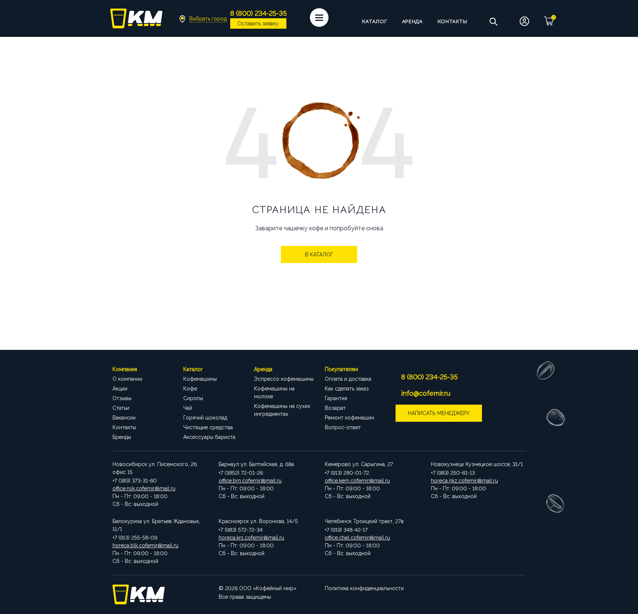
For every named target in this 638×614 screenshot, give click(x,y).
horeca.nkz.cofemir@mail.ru (464, 481)
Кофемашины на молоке (274, 392)
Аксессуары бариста (209, 437)
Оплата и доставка (348, 379)
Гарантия (336, 398)
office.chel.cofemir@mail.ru (357, 538)
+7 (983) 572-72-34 (241, 530)
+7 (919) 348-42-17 (346, 530)
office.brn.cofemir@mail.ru (250, 481)
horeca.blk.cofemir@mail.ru (145, 545)
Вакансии (124, 418)
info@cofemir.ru (425, 393)
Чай (187, 408)
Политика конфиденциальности (364, 588)
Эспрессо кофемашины (284, 379)
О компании (127, 379)
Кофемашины (200, 379)
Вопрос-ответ (343, 427)
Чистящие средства (208, 427)
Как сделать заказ (347, 389)
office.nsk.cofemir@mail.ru (143, 488)
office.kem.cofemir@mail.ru (357, 481)
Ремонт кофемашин (349, 418)
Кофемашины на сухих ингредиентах (282, 410)
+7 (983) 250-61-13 (453, 473)
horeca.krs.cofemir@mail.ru (251, 538)
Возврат (335, 408)
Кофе (190, 389)
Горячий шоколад (205, 418)
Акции (119, 389)
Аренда (412, 21)
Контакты (452, 21)
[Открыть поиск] (493, 21)
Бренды (121, 437)
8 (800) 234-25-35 (429, 377)
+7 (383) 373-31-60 (134, 481)
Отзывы (121, 398)
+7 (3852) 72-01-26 (241, 473)
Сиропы (193, 398)
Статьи (120, 408)
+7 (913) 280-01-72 (347, 473)
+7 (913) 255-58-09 (134, 538)
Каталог (374, 21)
